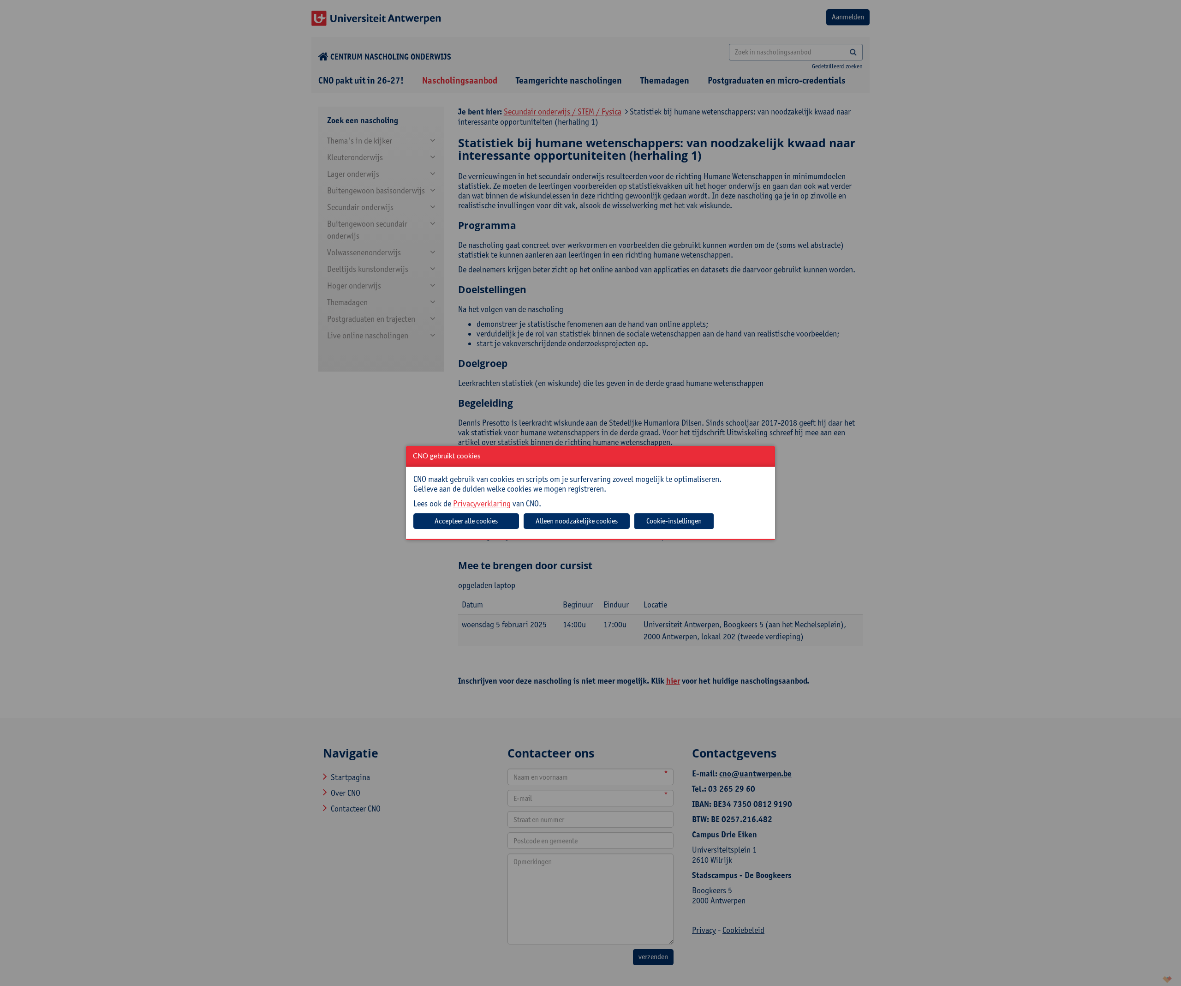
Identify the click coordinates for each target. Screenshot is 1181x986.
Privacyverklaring (482, 503)
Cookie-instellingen (674, 521)
